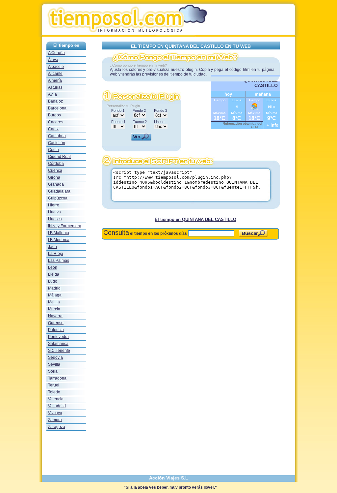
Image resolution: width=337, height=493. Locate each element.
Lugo (52, 281)
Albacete (56, 66)
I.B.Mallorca (58, 233)
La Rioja (55, 253)
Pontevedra (58, 336)
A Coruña (56, 52)
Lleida (53, 274)
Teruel (53, 385)
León (52, 267)
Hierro (53, 205)
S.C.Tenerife (59, 350)
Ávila (52, 94)
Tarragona (57, 378)
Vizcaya (55, 413)
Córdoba (56, 163)
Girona (54, 177)
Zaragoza (56, 426)
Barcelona (57, 108)
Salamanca (58, 343)
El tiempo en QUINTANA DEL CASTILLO (195, 219)
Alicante (55, 73)
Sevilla (54, 364)
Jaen (52, 246)
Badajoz (55, 101)
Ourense (56, 323)
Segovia (55, 357)
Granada (56, 184)
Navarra (55, 316)
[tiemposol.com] (168, 35)
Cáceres (55, 122)
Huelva (54, 212)
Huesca (55, 219)
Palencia (56, 329)
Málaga (55, 295)
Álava (53, 59)
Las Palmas (58, 260)
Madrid (54, 288)
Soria (53, 371)
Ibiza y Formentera (64, 226)
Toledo (54, 392)
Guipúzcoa (57, 198)
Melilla (54, 302)
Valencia (56, 399)
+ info (272, 125)
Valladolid (57, 406)
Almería (55, 80)
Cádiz (53, 129)
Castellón (56, 142)
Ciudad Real (59, 156)
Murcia (54, 309)
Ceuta (53, 149)
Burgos (54, 115)
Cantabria (57, 136)
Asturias (55, 87)
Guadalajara (59, 191)
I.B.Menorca (58, 239)
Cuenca (55, 170)
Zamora (55, 419)
